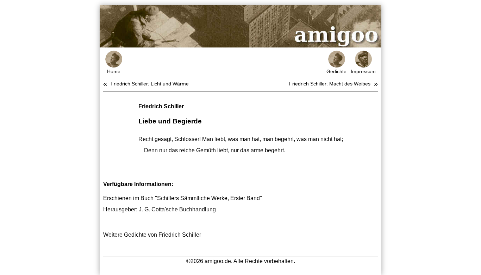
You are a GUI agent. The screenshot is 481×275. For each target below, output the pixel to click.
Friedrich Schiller (161, 106)
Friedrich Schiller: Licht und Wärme (150, 84)
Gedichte (336, 71)
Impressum (363, 71)
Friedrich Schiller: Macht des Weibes (329, 84)
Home (113, 71)
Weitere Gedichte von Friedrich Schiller (152, 235)
